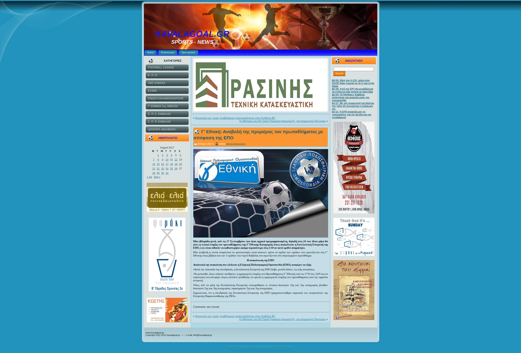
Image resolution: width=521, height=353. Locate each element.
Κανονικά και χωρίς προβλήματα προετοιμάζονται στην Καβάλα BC (235, 118)
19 (176, 164)
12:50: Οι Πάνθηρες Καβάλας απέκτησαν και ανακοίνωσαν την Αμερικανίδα (350, 97)
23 (162, 168)
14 (153, 164)
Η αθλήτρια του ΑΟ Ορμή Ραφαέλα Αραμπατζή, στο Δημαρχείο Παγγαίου (282, 121)
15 (158, 164)
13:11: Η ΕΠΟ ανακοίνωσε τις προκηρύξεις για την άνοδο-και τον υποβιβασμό (351, 114)
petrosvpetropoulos (235, 144)
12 (176, 159)
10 (167, 159)
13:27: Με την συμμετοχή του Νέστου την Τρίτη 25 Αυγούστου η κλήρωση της (353, 106)
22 (158, 168)
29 (158, 173)
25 (171, 168)
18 (171, 164)
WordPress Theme (263, 346)
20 (180, 164)
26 (176, 168)
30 (162, 173)
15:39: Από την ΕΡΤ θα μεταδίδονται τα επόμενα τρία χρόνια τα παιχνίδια (352, 90)
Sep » (157, 177)
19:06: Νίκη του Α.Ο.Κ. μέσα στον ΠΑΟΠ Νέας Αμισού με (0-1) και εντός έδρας (353, 83)
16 (162, 164)
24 (167, 168)
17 (167, 164)
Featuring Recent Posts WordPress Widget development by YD (260, 350)
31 (167, 173)
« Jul (149, 177)
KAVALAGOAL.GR (192, 34)
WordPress (245, 346)
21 (153, 168)
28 (153, 173)
